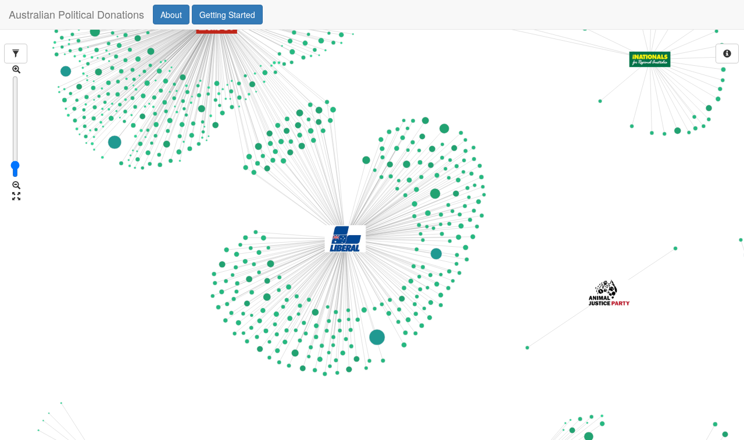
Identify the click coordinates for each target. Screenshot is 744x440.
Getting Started (227, 14)
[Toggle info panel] (727, 53)
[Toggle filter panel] (15, 53)
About (171, 14)
